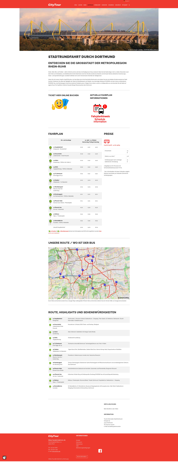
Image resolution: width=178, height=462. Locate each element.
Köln (75, 4)
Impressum (79, 443)
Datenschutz (79, 444)
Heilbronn (111, 4)
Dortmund (90, 4)
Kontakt (78, 441)
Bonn (85, 4)
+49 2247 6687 (54, 448)
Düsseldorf (97, 4)
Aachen (80, 4)
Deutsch (127, 1)
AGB (77, 446)
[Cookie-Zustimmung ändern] (4, 457)
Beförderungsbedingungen (83, 448)
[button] (29, 30)
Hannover (104, 4)
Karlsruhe (118, 4)
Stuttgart (124, 4)
